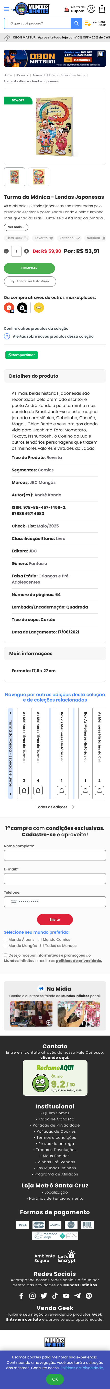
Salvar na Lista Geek (33, 281)
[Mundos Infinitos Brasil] (31, 8)
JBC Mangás (43, 482)
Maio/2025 (48, 526)
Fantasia (38, 563)
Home (8, 75)
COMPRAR (29, 268)
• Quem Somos (55, 1113)
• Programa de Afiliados (55, 1174)
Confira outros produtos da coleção (36, 328)
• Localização (55, 1192)
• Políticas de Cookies (55, 1131)
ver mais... (16, 227)
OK (55, 1379)
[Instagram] (32, 1295)
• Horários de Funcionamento (54, 1198)
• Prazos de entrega (55, 1143)
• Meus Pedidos (55, 1155)
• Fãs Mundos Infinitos (55, 1168)
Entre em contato (23, 1319)
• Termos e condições (55, 1137)
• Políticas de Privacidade (55, 1125)
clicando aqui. (54, 1057)
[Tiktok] (55, 1295)
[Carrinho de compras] (102, 8)
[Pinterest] (89, 1295)
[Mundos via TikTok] (22, 307)
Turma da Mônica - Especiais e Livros (59, 75)
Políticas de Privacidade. (82, 1367)
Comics (22, 75)
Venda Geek (55, 1308)
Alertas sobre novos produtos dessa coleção (53, 336)
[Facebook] (21, 1295)
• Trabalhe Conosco (55, 1119)
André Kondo (47, 495)
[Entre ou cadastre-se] (91, 8)
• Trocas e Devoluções (54, 1149)
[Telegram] (77, 1295)
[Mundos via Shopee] (9, 307)
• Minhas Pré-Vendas (55, 1162)
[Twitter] (44, 1295)
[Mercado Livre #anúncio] (39, 307)
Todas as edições (52, 807)
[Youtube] (66, 1295)
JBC (33, 551)
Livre (60, 538)
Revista (54, 457)
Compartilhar (23, 355)
